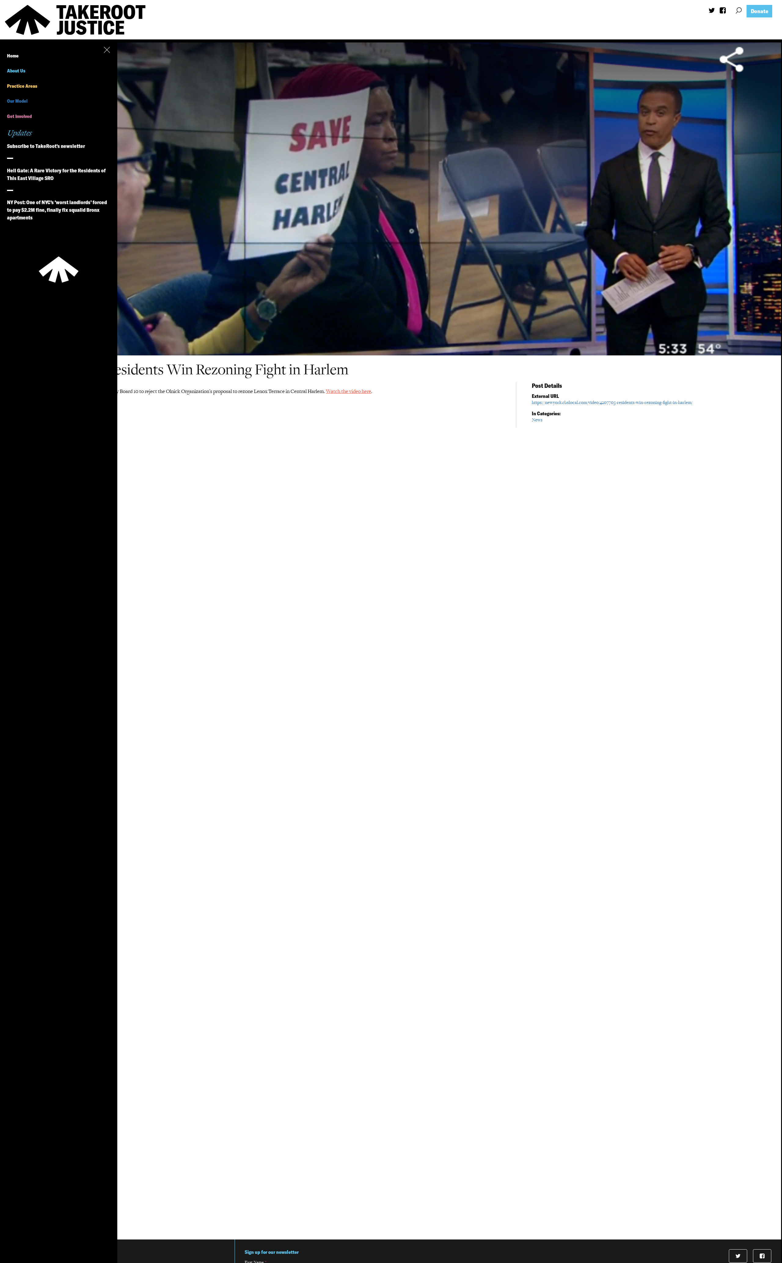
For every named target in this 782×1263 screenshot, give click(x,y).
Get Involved (19, 116)
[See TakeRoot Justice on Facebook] (723, 12)
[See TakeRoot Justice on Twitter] (712, 11)
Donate (759, 11)
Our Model (17, 101)
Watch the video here (348, 391)
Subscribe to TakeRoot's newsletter (46, 146)
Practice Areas (22, 86)
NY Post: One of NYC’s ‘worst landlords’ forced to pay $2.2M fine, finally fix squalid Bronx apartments (57, 210)
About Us (16, 71)
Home (13, 56)
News (537, 420)
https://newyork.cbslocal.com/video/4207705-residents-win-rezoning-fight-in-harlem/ (612, 402)
